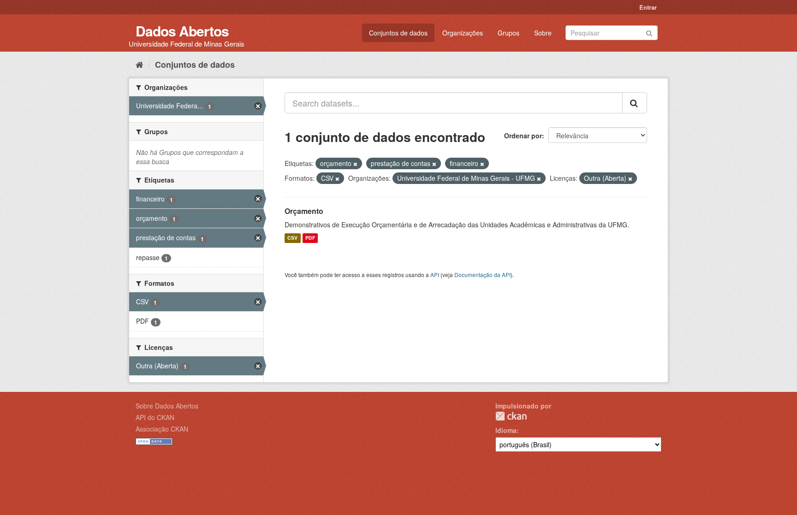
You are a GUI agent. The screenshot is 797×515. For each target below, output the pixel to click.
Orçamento (304, 211)
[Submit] (649, 32)
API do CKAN (155, 417)
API (434, 274)
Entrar (648, 7)
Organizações (462, 32)
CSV (292, 238)
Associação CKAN (162, 428)
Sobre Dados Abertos (167, 405)
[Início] (139, 64)
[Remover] (355, 163)
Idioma (506, 430)
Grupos (508, 32)
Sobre (543, 32)
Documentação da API (482, 274)
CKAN (511, 416)
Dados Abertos (182, 31)
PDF (310, 238)
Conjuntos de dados (398, 32)
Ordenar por (523, 135)
